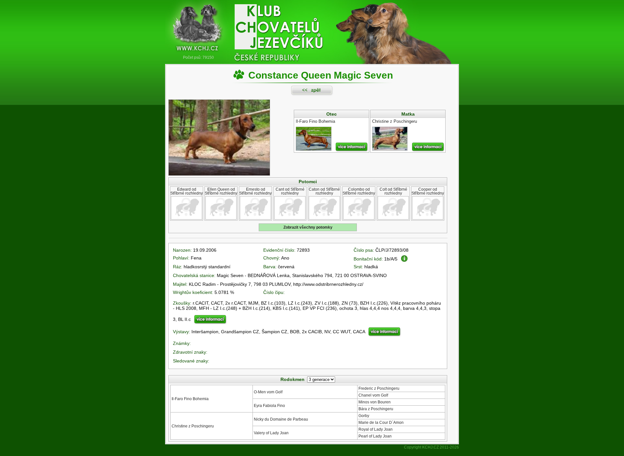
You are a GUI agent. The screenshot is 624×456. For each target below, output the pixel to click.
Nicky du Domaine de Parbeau (281, 419)
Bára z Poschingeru (375, 409)
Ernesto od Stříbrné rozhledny (255, 191)
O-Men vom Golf (268, 392)
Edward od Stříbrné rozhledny (186, 191)
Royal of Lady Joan (375, 429)
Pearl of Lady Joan (375, 436)
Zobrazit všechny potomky (307, 227)
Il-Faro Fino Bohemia (190, 399)
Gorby (363, 415)
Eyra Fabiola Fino (269, 405)
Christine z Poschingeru (193, 426)
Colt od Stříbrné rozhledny (393, 191)
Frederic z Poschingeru (378, 388)
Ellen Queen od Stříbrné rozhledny (221, 191)
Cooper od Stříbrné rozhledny (427, 191)
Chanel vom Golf (373, 395)
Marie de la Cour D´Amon (381, 422)
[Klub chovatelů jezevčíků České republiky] (312, 27)
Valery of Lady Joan (271, 433)
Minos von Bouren (374, 402)
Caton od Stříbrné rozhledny (324, 191)
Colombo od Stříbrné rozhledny (359, 191)
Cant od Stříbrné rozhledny (290, 191)
